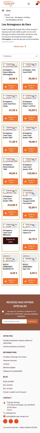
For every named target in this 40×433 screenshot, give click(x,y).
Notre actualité (8, 381)
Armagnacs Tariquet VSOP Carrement (29, 201)
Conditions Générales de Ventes (15, 357)
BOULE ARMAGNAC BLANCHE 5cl (8, 266)
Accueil (7, 15)
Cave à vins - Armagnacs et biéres (18, 17)
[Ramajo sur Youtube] (16, 421)
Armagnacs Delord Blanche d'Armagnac (9, 72)
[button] (29, 4)
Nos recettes (8, 385)
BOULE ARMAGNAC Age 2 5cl (27, 266)
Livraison (6, 364)
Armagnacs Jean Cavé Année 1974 (27, 167)
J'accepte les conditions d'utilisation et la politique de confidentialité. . (21, 313)
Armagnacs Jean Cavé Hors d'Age (9, 104)
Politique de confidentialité (12, 371)
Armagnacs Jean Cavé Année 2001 (7, 135)
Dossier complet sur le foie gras (14, 392)
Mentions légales (9, 367)
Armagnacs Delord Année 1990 (8, 167)
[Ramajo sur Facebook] (5, 421)
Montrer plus (20, 46)
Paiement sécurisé (10, 360)
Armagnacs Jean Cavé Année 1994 (27, 135)
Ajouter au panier (10, 87)
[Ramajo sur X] (11, 421)
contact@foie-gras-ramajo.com (17, 416)
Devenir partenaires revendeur (14, 347)
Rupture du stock (10, 240)
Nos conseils (7, 388)
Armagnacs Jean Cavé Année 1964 (7, 198)
